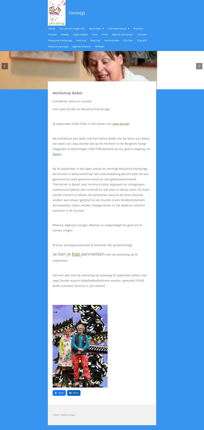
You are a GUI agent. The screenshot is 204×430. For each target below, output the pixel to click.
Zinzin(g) (77, 12)
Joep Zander (120, 124)
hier (76, 254)
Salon (57, 154)
